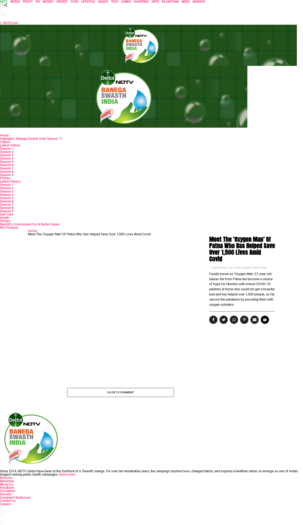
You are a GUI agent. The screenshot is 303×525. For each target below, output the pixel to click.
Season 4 (7, 158)
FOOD (74, 1)
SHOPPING (141, 1)
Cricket (62, 1)
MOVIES (48, 1)
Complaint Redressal (15, 497)
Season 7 (7, 168)
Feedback (7, 488)
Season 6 (7, 165)
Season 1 (7, 148)
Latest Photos (10, 181)
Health (4, 218)
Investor (6, 494)
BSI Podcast (9, 228)
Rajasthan (170, 1)
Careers (5, 504)
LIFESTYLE (88, 1)
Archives (6, 478)
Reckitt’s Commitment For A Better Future (30, 224)
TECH (114, 1)
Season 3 (7, 155)
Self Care (6, 214)
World (15, 1)
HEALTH (103, 1)
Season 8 (7, 172)
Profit (28, 1)
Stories (5, 221)
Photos (5, 178)
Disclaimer (7, 491)
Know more (67, 474)
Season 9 (7, 175)
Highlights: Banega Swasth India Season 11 (31, 139)
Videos (5, 142)
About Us (6, 484)
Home (4, 135)
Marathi (199, 1)
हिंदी (38, 1)
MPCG (186, 1)
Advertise (7, 481)
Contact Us (8, 501)
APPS (155, 1)
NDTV (3, 1)
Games (126, 1)
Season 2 (7, 152)
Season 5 (7, 162)
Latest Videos (10, 145)
